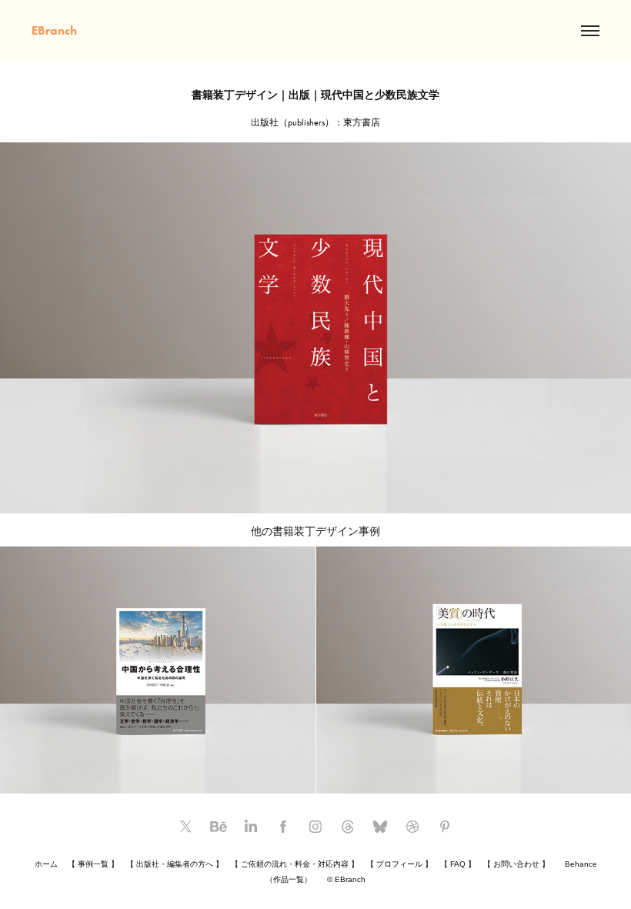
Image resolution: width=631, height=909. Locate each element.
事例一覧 (93, 864)
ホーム (46, 864)
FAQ (458, 864)
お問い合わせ (516, 864)
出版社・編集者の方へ (174, 864)
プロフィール (399, 864)
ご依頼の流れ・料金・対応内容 (295, 864)
